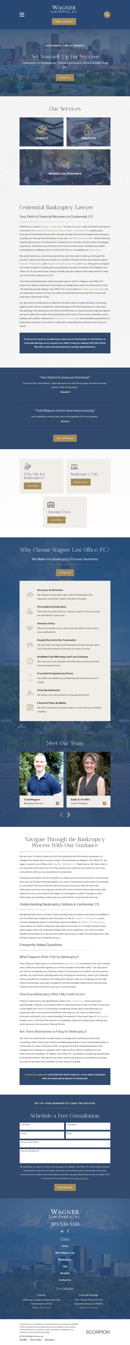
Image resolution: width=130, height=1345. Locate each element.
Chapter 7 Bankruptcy (31, 263)
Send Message (64, 1187)
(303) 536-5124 (62, 250)
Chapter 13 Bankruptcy (59, 263)
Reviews (65, 1273)
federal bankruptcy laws (80, 238)
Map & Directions (41, 1307)
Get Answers (80, 482)
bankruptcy (102, 1016)
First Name (25, 1125)
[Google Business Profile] (62, 1231)
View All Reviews (65, 438)
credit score (77, 1001)
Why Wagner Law (65, 1252)
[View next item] (68, 814)
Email (69, 1133)
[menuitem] (23, 1339)
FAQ (65, 1266)
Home (65, 1246)
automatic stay (72, 963)
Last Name (71, 1125)
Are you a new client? (30, 1142)
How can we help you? (30, 1151)
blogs (84, 263)
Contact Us (65, 77)
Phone (23, 1133)
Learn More (56, 520)
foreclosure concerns (65, 318)
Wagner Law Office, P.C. (76, 230)
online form (95, 250)
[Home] (64, 9)
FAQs (74, 263)
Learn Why (32, 486)
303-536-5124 (65, 1224)
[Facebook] (68, 1231)
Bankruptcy (65, 1259)
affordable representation (91, 289)
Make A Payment (64, 21)
